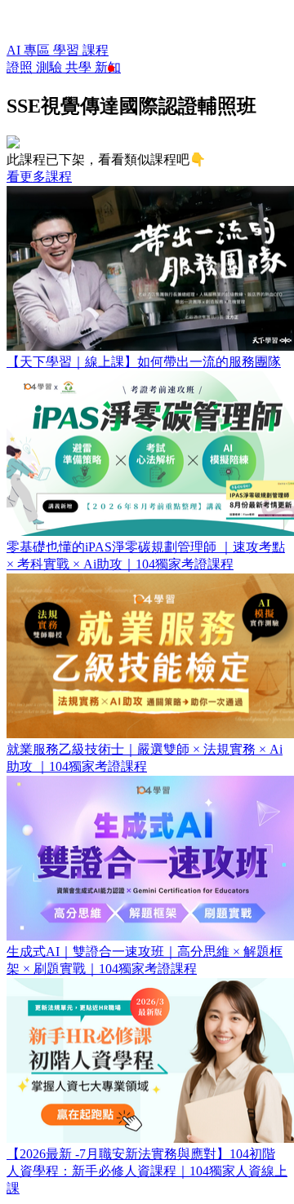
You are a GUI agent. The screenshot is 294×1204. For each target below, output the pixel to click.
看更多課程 (39, 177)
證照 (21, 67)
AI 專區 (30, 50)
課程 (95, 50)
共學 (80, 67)
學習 (67, 50)
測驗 (50, 67)
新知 (108, 67)
